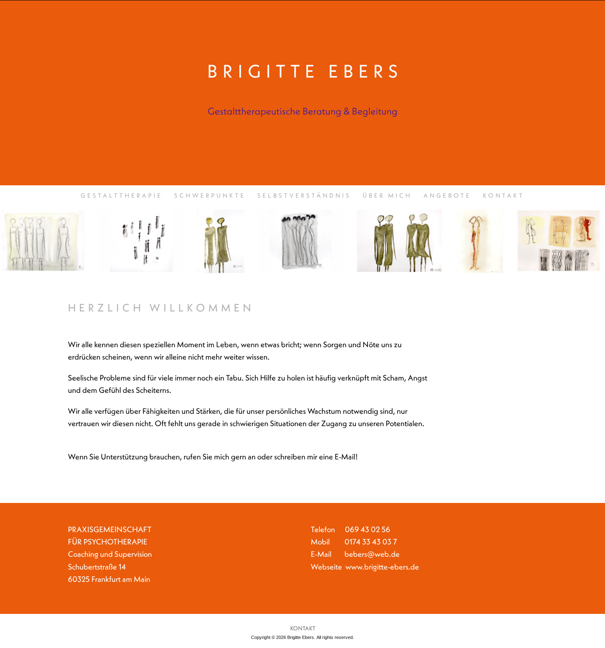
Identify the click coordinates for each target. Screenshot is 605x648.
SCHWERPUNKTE (210, 196)
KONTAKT (503, 196)
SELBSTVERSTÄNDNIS (304, 196)
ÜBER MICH (387, 196)
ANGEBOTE (447, 196)
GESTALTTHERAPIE (122, 196)
